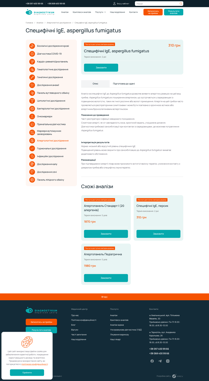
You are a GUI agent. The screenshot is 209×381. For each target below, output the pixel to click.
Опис (95, 83)
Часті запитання (79, 334)
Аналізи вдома (117, 324)
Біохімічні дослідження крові (53, 45)
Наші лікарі (115, 339)
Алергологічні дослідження (53, 140)
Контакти (133, 12)
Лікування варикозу (119, 334)
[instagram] (168, 361)
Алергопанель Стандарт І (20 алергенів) (104, 208)
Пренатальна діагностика (51, 124)
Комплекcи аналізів (82, 12)
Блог (73, 324)
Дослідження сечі (47, 171)
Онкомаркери (44, 116)
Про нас (75, 315)
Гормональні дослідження (51, 148)
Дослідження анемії (48, 85)
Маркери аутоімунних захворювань (49, 132)
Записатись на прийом (153, 12)
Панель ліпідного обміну (50, 179)
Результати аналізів (173, 12)
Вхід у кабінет (123, 3)
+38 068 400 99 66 (56, 4)
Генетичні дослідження (50, 77)
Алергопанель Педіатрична (103, 254)
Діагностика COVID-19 (49, 53)
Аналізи (65, 12)
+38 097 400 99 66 (34, 4)
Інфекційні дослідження (50, 156)
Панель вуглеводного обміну (53, 92)
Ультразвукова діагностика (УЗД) (126, 329)
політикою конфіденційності (35, 364)
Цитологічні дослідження (51, 100)
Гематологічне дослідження (52, 69)
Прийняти (27, 372)
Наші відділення (117, 12)
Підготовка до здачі (124, 83)
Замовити (101, 67)
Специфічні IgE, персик (152, 206)
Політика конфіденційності (83, 320)
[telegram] (160, 361)
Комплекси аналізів (119, 320)
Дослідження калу (47, 164)
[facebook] (152, 361)
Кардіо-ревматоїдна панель (52, 61)
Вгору (104, 296)
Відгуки (74, 329)
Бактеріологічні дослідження (53, 108)
